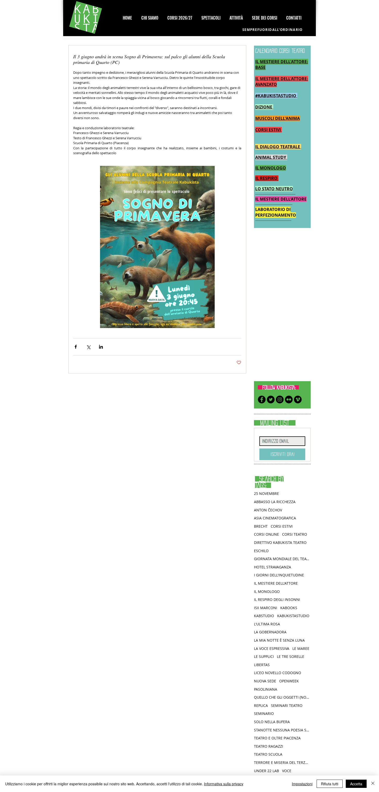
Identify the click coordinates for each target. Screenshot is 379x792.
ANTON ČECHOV (268, 510)
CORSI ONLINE (266, 534)
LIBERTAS (262, 664)
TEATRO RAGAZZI (268, 746)
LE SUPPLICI (264, 656)
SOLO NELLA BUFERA (272, 721)
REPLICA (261, 705)
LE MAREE (300, 648)
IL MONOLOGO (267, 591)
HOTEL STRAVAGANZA (272, 567)
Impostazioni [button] (302, 783)
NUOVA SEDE (265, 681)
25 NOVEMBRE (266, 493)
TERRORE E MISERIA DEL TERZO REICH (282, 762)
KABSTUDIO (264, 615)
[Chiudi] (373, 784)
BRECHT (261, 526)
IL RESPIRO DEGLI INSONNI (277, 599)
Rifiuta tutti (329, 783)
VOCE (286, 770)
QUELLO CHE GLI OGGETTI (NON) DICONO (282, 697)
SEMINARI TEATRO (286, 705)
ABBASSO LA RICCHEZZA (274, 501)
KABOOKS (288, 607)
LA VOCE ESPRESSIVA (271, 648)
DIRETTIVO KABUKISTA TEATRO (280, 542)
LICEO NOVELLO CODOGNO (277, 672)
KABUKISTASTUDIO (293, 615)
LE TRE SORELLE (290, 656)
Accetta (356, 783)
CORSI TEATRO (294, 534)
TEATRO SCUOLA (268, 754)
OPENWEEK (289, 681)
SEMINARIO (264, 713)
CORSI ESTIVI (282, 526)
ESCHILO (261, 550)
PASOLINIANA (265, 689)
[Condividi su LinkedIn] (100, 346)
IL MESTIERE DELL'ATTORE (276, 583)
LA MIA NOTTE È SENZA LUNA (279, 640)
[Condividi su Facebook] (75, 346)
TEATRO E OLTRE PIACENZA (277, 738)
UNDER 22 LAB (266, 770)
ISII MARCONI (265, 607)
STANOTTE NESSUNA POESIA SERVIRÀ (282, 730)
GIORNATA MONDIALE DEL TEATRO (282, 558)
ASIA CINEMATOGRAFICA (275, 518)
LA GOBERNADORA (270, 632)
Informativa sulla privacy (223, 783)
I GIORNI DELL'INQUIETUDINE (279, 575)
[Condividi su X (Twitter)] (88, 346)
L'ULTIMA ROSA (267, 624)
